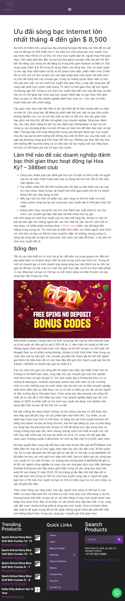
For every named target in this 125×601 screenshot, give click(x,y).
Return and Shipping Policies (101, 559)
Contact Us (55, 587)
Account (54, 580)
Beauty (53, 567)
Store (52, 541)
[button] (117, 593)
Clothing (54, 554)
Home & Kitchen (58, 561)
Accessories (56, 574)
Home (53, 535)
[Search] (119, 539)
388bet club (68, 225)
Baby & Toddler (57, 548)
